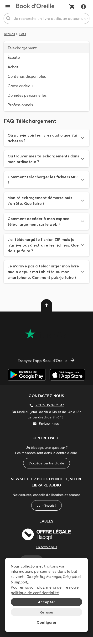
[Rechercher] (9, 18)
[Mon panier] (72, 6)
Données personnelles (27, 95)
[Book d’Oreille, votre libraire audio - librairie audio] (35, 6)
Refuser (47, 612)
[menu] (7, 6)
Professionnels (20, 104)
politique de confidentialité (35, 592)
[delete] (46, 305)
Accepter (46, 602)
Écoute (14, 57)
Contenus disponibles (27, 76)
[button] (46, 138)
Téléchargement (22, 48)
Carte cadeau (20, 85)
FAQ (22, 34)
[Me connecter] (83, 6)
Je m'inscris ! (46, 505)
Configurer (47, 622)
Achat (13, 66)
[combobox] (46, 18)
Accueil (9, 34)
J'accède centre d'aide (46, 463)
